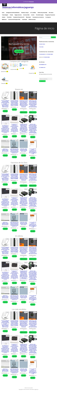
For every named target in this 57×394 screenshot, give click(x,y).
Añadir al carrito (23, 112)
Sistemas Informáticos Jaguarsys (18, 7)
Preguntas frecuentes (50, 15)
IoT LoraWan (33, 12)
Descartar (31, 1)
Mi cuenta (51, 12)
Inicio (3, 12)
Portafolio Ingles (39, 15)
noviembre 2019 (42, 64)
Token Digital (5, 15)
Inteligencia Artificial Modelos (12, 12)
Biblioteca (4, 19)
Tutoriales (41, 46)
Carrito (32, 15)
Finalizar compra (25, 12)
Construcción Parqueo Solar (14, 19)
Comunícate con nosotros (38, 17)
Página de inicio (18, 15)
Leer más (5, 111)
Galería (3, 17)
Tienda (11, 15)
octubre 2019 (42, 67)
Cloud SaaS (24, 19)
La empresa (48, 17)
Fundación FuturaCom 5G (18, 17)
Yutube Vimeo (42, 44)
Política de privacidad (42, 12)
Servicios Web (26, 15)
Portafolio (9, 17)
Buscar (42, 81)
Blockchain (28, 17)
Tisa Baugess (42, 54)
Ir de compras (19, 51)
